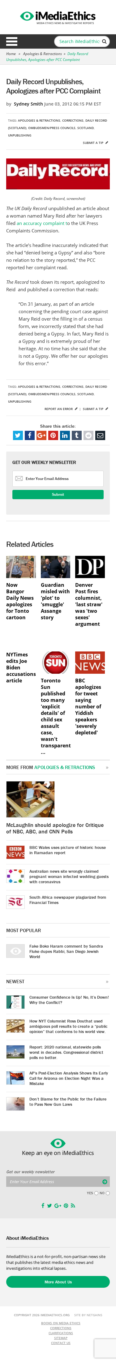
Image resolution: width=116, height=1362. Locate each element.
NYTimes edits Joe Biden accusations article (21, 667)
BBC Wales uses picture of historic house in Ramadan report (67, 850)
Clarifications (61, 1333)
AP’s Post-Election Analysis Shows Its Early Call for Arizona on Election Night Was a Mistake (68, 1078)
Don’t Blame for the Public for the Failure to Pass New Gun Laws (67, 1101)
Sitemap (60, 1338)
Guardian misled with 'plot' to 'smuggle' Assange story (55, 601)
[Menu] (11, 41)
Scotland (85, 128)
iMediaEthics (58, 17)
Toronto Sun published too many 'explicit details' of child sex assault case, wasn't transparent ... (56, 716)
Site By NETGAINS (88, 1315)
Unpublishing (19, 135)
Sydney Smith (28, 104)
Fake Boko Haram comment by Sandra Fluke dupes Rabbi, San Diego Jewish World (66, 951)
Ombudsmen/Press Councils (51, 128)
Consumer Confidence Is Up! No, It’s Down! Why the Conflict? (69, 999)
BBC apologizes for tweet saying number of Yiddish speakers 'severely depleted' (88, 706)
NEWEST (15, 981)
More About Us (58, 1282)
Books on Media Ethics (60, 1323)
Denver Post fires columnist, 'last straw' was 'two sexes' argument (88, 604)
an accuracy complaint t (42, 223)
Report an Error (59, 409)
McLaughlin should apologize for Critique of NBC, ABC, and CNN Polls (55, 828)
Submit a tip (93, 143)
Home (11, 53)
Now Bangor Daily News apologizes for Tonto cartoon (20, 601)
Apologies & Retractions (42, 53)
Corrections (73, 120)
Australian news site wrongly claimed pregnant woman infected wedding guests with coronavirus (69, 876)
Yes (90, 1193)
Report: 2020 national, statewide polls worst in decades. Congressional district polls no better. (66, 1052)
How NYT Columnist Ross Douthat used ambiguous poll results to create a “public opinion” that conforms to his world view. (68, 1026)
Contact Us (61, 1343)
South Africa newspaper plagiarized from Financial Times (67, 899)
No (102, 1193)
